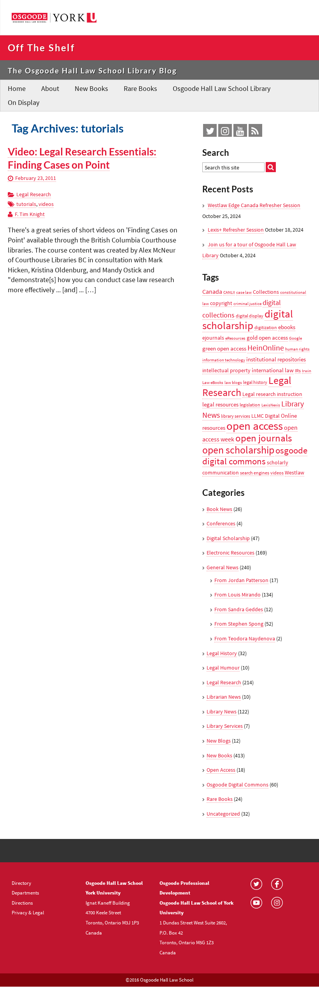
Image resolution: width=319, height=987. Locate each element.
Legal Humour (223, 667)
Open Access (221, 769)
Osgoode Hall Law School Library (221, 88)
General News (222, 567)
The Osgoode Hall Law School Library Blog (92, 70)
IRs (298, 370)
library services (235, 416)
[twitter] (210, 132)
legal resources (220, 404)
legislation (250, 405)
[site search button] (271, 167)
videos (46, 204)
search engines (254, 473)
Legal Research (33, 194)
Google (295, 338)
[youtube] (240, 132)
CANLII (229, 292)
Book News (219, 509)
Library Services (225, 725)
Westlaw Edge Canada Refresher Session (254, 205)
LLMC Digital (265, 415)
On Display (23, 102)
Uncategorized (223, 813)
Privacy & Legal (28, 912)
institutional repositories (276, 359)
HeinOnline (265, 348)
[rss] (255, 132)
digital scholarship (247, 319)
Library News (222, 711)
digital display (249, 316)
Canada (212, 291)
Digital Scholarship (228, 538)
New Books (91, 88)
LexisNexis (270, 405)
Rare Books (140, 88)
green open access (224, 348)
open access (254, 426)
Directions (22, 903)
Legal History (222, 653)
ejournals (213, 337)
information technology (223, 360)
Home (17, 88)
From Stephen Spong (238, 623)
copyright (221, 303)
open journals (263, 438)
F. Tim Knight (30, 214)
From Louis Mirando (237, 594)
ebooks (286, 327)
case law (244, 292)
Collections (266, 291)
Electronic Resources (230, 552)
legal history (255, 382)
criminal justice (247, 303)
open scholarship (238, 449)
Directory (21, 883)
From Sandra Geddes (238, 609)
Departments (25, 892)
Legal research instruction (272, 394)
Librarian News (224, 696)
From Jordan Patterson (241, 580)
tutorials (26, 204)
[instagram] (225, 132)
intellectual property (226, 370)
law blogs (233, 382)
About (50, 88)
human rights (297, 349)
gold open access (267, 337)
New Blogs (219, 740)
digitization (265, 327)
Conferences (221, 523)
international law (273, 370)
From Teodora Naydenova (244, 638)
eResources (235, 338)
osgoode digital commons (254, 456)
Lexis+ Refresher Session (236, 229)
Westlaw (294, 472)
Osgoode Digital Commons (237, 784)
